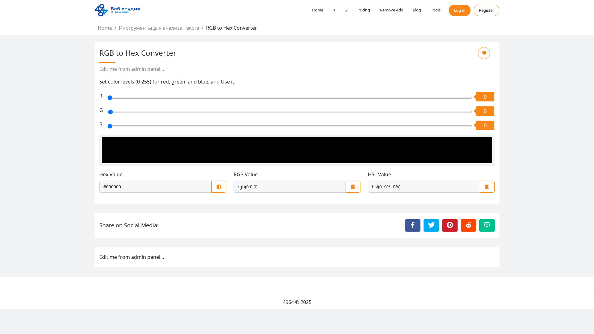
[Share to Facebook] (412, 225)
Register (486, 10)
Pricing (363, 10)
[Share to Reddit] (468, 225)
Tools (436, 10)
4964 (288, 302)
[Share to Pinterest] (450, 225)
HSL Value (379, 174)
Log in (459, 10)
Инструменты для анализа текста (159, 27)
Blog (417, 10)
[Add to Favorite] (484, 53)
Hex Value (111, 174)
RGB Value (246, 174)
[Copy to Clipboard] (218, 187)
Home (317, 10)
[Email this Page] (487, 225)
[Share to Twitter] (431, 225)
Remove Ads (391, 10)
